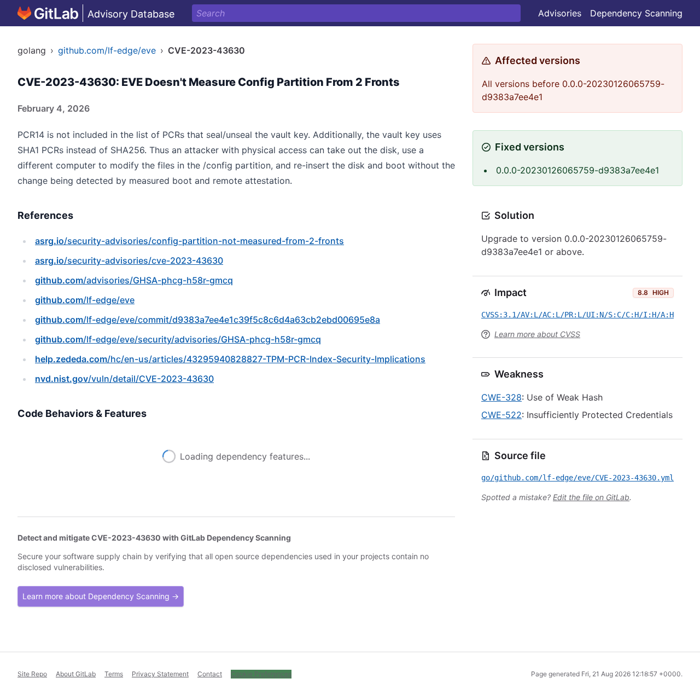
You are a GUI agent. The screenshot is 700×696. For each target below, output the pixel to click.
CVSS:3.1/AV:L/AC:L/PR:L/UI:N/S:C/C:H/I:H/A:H (577, 314)
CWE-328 (501, 397)
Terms (113, 674)
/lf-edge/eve (85, 299)
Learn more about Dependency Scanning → (100, 596)
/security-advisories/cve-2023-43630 (129, 260)
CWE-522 (501, 414)
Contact (209, 674)
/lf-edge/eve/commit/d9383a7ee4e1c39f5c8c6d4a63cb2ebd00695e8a (207, 319)
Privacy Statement (160, 674)
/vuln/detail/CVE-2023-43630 (124, 378)
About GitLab (76, 674)
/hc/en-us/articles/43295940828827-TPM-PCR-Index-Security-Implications (230, 358)
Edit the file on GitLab (591, 497)
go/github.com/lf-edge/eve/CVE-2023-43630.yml (577, 477)
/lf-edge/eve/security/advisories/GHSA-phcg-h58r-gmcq (178, 339)
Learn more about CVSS (537, 334)
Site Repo (32, 674)
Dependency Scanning (636, 13)
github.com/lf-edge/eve (107, 50)
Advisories (559, 13)
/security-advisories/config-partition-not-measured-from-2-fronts (189, 240)
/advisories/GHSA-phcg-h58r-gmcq (134, 280)
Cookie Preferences (261, 674)
